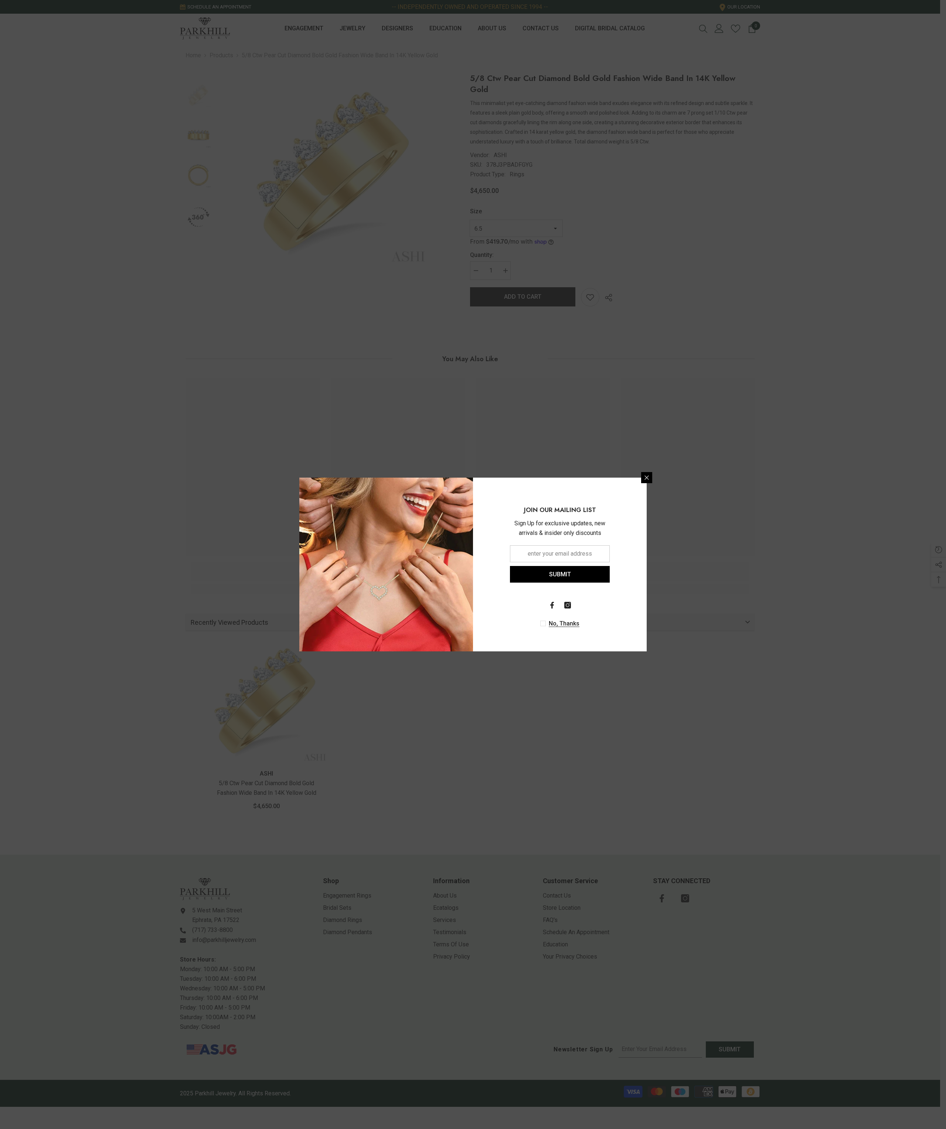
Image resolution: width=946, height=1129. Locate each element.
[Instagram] (567, 605)
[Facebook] (552, 605)
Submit (560, 574)
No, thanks (564, 623)
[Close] (646, 477)
